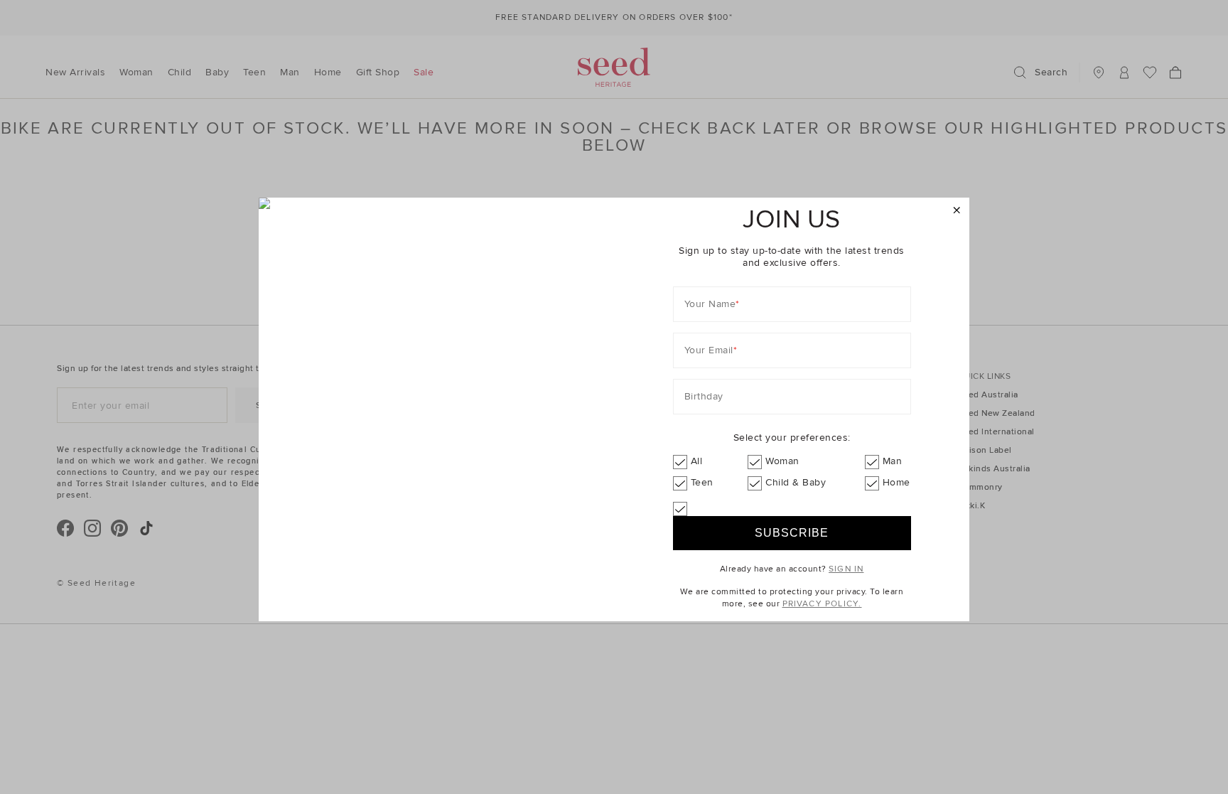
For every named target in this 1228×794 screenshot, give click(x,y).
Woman (782, 461)
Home (896, 482)
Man (893, 461)
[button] (956, 210)
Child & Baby (795, 482)
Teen (702, 482)
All (697, 461)
